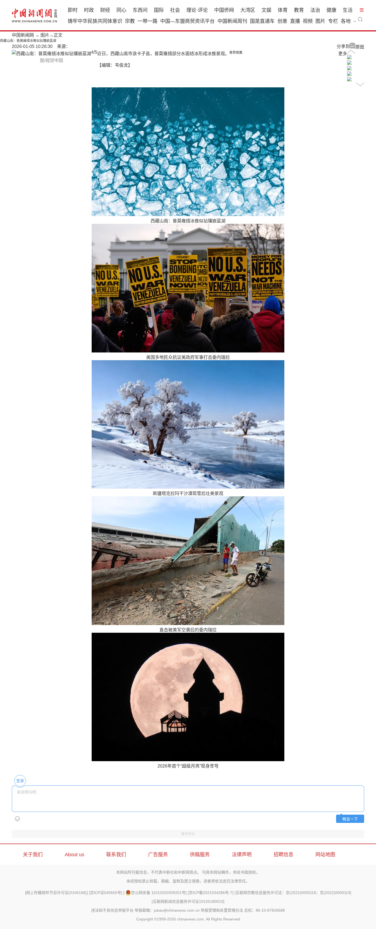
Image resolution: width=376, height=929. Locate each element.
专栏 (333, 21)
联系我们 (116, 854)
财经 (105, 10)
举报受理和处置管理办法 (222, 910)
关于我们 (33, 854)
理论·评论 (197, 10)
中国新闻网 (23, 35)
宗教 (130, 21)
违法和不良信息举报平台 (112, 910)
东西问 (140, 10)
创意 (282, 21)
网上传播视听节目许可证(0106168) (56, 892)
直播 (295, 21)
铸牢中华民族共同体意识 (95, 21)
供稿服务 (200, 854)
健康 (331, 10)
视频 (308, 21)
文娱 (266, 10)
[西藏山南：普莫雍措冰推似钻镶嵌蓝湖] (349, 57)
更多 (342, 53)
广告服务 (158, 854)
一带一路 (147, 21)
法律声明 (242, 854)
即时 (73, 10)
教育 (299, 10)
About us (74, 854)
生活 (348, 10)
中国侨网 (224, 10)
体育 (283, 10)
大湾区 (247, 10)
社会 (175, 10)
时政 (89, 10)
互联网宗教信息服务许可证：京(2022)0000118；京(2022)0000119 (293, 892)
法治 (315, 10)
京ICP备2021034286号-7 (210, 892)
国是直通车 (262, 21)
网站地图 (325, 854)
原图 (359, 47)
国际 (159, 10)
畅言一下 (350, 819)
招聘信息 (283, 854)
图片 (320, 21)
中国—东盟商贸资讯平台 (187, 21)
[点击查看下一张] (51, 53)
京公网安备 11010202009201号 (158, 892)
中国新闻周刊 (232, 21)
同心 (121, 10)
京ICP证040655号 (105, 892)
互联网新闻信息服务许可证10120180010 (188, 901)
